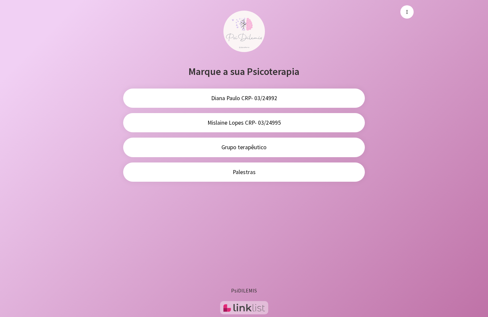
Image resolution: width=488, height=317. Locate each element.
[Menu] (407, 12)
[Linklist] (244, 308)
